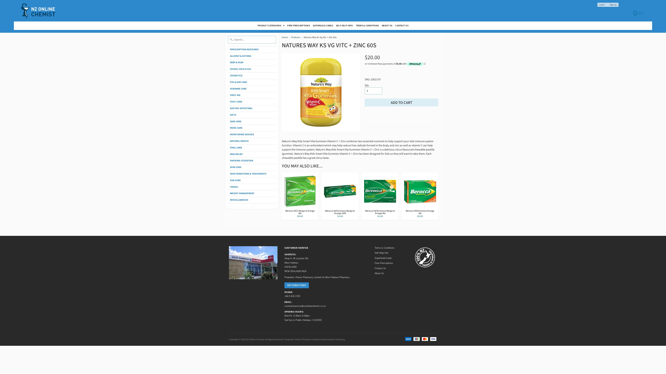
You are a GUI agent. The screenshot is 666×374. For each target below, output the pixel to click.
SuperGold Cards (323, 25)
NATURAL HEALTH (239, 141)
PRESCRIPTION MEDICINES (244, 49)
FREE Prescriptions (298, 25)
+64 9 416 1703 (292, 296)
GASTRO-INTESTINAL (241, 108)
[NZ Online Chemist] (38, 11)
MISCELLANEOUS (239, 200)
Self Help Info (344, 25)
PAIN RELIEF (236, 154)
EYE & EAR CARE (238, 82)
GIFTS (233, 115)
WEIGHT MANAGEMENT (242, 193)
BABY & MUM (236, 62)
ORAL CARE (236, 147)
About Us (387, 25)
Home (285, 37)
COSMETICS (236, 75)
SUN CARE (235, 180)
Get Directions (296, 285)
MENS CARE (236, 128)
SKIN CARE (235, 167)
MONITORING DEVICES (242, 134)
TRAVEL (234, 187)
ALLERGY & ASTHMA (240, 56)
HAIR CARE (235, 121)
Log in (602, 5)
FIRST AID (235, 95)
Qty (367, 85)
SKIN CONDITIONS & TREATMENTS (248, 174)
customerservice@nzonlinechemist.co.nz (305, 306)
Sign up (613, 5)
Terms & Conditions (367, 25)
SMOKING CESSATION (241, 160)
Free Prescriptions (384, 263)
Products (295, 37)
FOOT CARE (236, 102)
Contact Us (401, 25)
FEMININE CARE (238, 89)
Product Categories (271, 26)
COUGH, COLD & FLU (240, 69)
